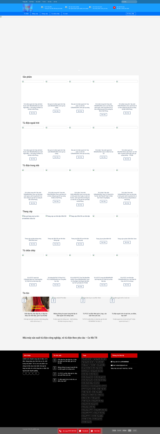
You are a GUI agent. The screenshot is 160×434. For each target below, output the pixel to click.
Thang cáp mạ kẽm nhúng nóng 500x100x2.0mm (33, 239)
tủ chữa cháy (85, 374)
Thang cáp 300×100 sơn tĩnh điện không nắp (56, 239)
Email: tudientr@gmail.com (120, 365)
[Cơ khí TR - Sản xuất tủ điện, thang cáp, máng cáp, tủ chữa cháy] (30, 8)
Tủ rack (65, 14)
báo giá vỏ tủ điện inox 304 (88, 368)
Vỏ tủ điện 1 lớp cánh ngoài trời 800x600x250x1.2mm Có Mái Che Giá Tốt (103, 151)
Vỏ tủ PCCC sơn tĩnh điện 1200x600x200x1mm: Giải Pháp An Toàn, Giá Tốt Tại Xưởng (127, 279)
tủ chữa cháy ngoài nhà (87, 377)
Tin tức (44, 1)
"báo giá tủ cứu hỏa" (87, 359)
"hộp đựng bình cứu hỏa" (88, 362)
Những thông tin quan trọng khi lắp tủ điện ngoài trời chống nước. (67, 368)
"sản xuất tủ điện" (99, 362)
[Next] (154, 44)
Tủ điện (26, 14)
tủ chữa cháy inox (94, 374)
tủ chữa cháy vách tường (99, 380)
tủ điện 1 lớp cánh (101, 389)
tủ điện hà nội (93, 395)
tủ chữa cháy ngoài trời (99, 377)
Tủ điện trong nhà (86, 401)
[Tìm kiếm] (135, 1)
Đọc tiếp (33, 113)
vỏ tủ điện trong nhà (86, 422)
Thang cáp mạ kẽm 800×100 (103, 239)
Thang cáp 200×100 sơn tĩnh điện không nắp (80, 239)
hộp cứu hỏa (99, 368)
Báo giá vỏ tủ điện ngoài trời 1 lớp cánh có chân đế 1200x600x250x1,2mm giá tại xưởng (80, 105)
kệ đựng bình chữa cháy (96, 371)
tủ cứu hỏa (96, 383)
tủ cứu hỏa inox (85, 386)
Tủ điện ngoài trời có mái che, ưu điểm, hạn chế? (67, 380)
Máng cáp (35, 14)
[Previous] (5, 44)
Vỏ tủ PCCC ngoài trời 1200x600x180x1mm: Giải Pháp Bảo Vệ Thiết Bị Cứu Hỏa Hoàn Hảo (33, 279)
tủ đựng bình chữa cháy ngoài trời (90, 404)
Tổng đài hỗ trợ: (120, 362)
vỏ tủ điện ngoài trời (97, 419)
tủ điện (94, 389)
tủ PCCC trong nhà (86, 389)
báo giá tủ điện (100, 365)
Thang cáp (44, 14)
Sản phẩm (38, 1)
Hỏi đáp (49, 1)
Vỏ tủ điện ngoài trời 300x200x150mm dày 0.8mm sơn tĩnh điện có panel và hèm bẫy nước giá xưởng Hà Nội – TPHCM (127, 152)
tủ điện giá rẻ (85, 395)
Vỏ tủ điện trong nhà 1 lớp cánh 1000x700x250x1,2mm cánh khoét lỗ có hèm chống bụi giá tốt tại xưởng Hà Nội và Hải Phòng (127, 106)
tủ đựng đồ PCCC (86, 416)
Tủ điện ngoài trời (95, 398)
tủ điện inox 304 (85, 398)
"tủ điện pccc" (85, 365)
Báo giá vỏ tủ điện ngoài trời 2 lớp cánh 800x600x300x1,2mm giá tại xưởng (56, 105)
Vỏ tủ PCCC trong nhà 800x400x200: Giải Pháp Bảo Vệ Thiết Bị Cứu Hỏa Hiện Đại (103, 279)
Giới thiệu (31, 1)
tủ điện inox (100, 395)
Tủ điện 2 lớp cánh (86, 392)
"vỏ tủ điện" (93, 365)
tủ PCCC (104, 386)
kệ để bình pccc (85, 371)
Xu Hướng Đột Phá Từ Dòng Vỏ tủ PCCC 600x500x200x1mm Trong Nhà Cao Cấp (56, 279)
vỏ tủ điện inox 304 (86, 419)
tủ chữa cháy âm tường (87, 383)
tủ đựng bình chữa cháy (97, 401)
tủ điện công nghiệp (97, 392)
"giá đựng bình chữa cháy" (99, 359)
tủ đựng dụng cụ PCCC (87, 410)
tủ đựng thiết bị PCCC (87, 413)
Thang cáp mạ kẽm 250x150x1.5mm (127, 239)
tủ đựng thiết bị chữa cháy (101, 410)
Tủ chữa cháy (55, 14)
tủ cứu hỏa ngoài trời (95, 386)
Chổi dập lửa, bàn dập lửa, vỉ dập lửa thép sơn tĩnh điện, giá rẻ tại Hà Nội (67, 361)
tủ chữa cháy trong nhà (87, 380)
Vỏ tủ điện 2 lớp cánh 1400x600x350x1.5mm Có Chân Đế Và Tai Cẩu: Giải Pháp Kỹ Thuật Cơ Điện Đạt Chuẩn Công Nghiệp (103, 195)
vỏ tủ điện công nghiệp (97, 416)
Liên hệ (55, 1)
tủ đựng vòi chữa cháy (99, 413)
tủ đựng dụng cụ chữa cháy (88, 407)
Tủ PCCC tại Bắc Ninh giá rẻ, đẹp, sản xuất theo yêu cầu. (67, 374)
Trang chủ (25, 1)
